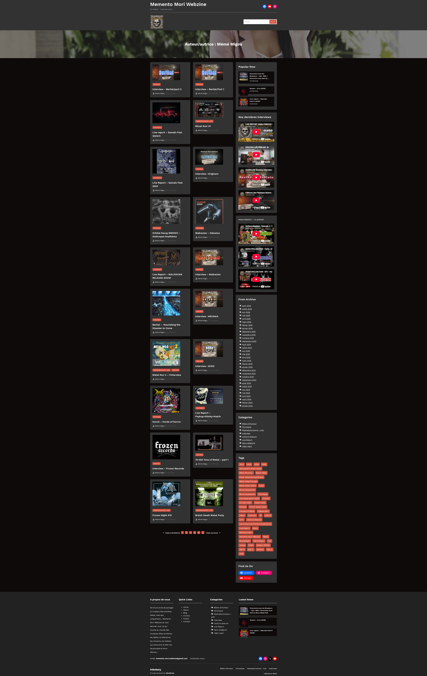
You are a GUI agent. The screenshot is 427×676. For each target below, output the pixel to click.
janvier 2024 (247, 406)
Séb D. (269, 549)
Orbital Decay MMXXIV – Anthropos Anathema (166, 235)
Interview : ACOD (204, 366)
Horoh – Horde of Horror (166, 421)
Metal (265, 537)
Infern (242, 515)
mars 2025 (246, 361)
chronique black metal (249, 498)
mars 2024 (246, 399)
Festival (243, 507)
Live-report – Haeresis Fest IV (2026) (258, 100)
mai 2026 (246, 315)
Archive (186, 616)
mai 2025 (246, 354)
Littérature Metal (270, 673)
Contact (186, 621)
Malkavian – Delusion (207, 233)
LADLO (268, 515)
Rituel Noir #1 (203, 126)
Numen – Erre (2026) (258, 88)
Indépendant (263, 511)
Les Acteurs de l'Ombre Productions (255, 524)
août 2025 (246, 344)
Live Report (157, 127)
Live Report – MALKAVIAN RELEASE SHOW (167, 276)
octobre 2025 (248, 338)
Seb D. (250, 549)
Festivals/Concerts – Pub (256, 668)
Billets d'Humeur (249, 424)
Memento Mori (246, 532)
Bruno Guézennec (247, 494)
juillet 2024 (247, 386)
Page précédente (171, 533)
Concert (265, 498)
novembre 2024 (249, 374)
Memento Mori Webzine (178, 4)
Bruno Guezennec (247, 490)
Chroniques (240, 668)
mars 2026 (246, 322)
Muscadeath (245, 541)
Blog (185, 613)
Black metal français (248, 481)
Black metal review (248, 486)
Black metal (261, 473)
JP (260, 515)
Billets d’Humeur (226, 668)
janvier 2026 (247, 328)
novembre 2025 (249, 335)
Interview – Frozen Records (168, 468)
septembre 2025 (249, 341)
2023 (242, 464)
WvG (241, 554)
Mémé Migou (258, 541)
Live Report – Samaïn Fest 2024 (167, 184)
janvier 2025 (247, 367)
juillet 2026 (247, 309)
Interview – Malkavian (208, 274)
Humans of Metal (247, 511)
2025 (257, 464)
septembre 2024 (249, 380)
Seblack (260, 549)
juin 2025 (246, 351)
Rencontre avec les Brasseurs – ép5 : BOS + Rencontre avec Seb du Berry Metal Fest (259, 76)
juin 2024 (246, 390)
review (242, 545)
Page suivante (213, 533)
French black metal (257, 507)
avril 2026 (246, 319)
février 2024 (247, 403)
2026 (264, 464)
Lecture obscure (249, 437)
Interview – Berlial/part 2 (166, 89)
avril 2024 (246, 396)
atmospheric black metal (250, 469)
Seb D (242, 549)
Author (186, 619)
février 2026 (247, 325)
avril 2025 (246, 357)
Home (185, 607)
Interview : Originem (207, 173)
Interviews (273, 668)
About (186, 610)
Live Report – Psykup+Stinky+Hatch (208, 414)
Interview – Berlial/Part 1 (209, 89)
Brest (261, 486)
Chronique (157, 228)
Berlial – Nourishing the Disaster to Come (166, 326)
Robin (250, 545)
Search (273, 22)
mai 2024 (246, 393)
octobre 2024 (248, 377)
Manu (255, 528)
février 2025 (247, 364)
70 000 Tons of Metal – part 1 (212, 459)
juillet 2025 (247, 348)
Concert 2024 (245, 503)
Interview (157, 84)
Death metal (260, 503)
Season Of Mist (263, 545)
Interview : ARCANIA (206, 316)
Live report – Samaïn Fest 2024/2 (167, 134)
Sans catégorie (248, 443)
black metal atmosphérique (251, 477)
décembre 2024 (249, 370)
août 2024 (246, 383)
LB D (242, 520)
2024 (249, 464)
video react (247, 446)
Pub (269, 541)
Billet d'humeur (246, 473)
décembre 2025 (249, 332)
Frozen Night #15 (162, 515)
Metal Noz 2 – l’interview (166, 375)
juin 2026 (246, 312)
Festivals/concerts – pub (204, 121)
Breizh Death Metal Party (209, 515)
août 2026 (246, 306)
